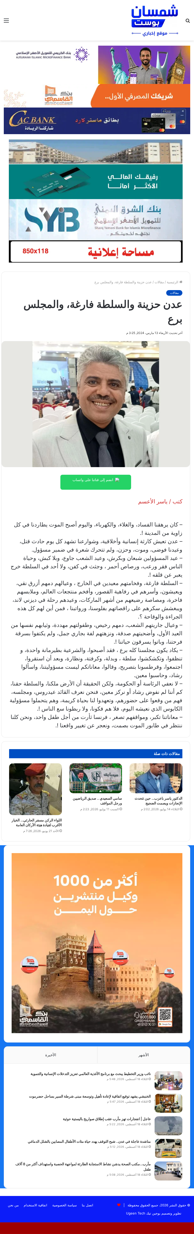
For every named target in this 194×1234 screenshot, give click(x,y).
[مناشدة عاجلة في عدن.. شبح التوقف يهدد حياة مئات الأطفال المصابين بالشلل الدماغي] (168, 1148)
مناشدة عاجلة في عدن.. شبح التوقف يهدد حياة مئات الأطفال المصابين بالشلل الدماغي (89, 1141)
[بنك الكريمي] (97, 64)
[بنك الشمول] (96, 181)
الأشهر (143, 1054)
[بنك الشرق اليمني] (96, 219)
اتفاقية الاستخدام (35, 1205)
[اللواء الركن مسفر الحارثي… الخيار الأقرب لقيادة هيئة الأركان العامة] (35, 789)
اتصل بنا (87, 1205)
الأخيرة (50, 1054)
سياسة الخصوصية (64, 1205)
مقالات (159, 282)
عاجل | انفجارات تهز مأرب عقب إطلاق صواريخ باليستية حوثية (107, 1119)
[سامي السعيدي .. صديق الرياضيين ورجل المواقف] (95, 778)
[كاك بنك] (97, 120)
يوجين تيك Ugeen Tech (143, 1213)
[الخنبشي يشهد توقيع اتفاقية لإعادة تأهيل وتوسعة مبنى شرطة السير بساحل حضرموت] (168, 1103)
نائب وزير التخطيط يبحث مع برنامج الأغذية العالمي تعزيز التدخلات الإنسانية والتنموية (91, 1073)
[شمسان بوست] (155, 20)
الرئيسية (173, 282)
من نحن (13, 1205)
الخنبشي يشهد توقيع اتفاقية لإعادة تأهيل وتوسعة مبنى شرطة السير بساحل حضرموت (90, 1096)
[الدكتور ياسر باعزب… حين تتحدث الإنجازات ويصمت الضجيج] (156, 778)
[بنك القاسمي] (97, 95)
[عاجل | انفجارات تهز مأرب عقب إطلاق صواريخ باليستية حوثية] (168, 1125)
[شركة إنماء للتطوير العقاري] (96, 151)
